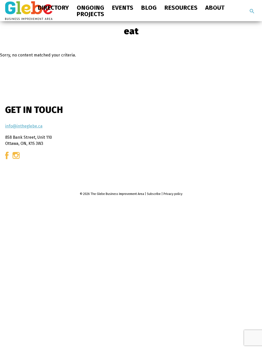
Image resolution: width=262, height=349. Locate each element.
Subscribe (154, 194)
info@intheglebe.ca (23, 126)
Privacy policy (172, 194)
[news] (252, 11)
